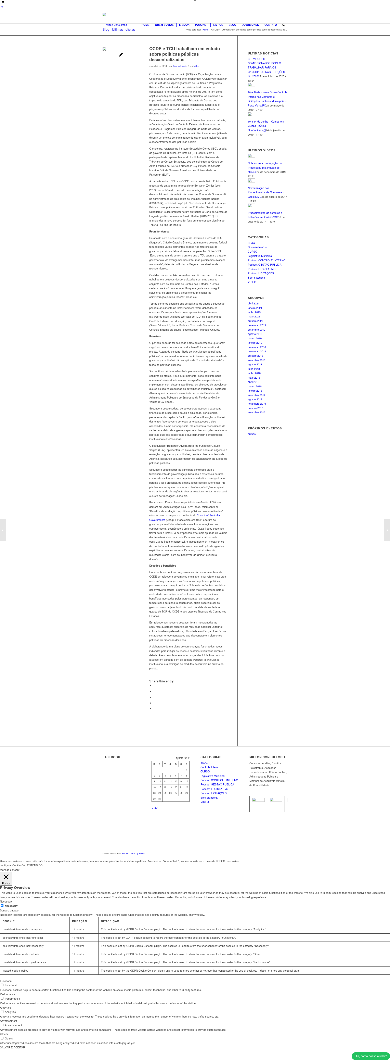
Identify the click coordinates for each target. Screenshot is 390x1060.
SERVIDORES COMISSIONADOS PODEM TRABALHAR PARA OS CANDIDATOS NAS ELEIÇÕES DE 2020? (266, 67)
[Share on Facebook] (154, 685)
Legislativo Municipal (260, 256)
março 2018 (255, 386)
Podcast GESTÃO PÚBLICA (265, 264)
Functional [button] (6, 981)
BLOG (251, 243)
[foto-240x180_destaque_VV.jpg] (121, 65)
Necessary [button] (6, 901)
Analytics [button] (5, 1007)
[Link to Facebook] (278, 853)
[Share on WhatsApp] (154, 697)
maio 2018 (254, 377)
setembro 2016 (256, 412)
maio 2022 (254, 316)
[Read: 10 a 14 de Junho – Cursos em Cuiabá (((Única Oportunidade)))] (251, 115)
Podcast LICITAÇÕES (261, 273)
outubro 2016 (255, 408)
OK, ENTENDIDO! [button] (32, 865)
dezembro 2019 (257, 325)
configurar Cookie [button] (10, 865)
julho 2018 (254, 369)
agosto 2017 (255, 399)
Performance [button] (7, 994)
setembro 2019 (256, 329)
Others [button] (4, 1034)
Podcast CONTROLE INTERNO (266, 260)
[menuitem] (145, 25)
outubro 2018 (255, 355)
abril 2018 (253, 382)
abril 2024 (253, 303)
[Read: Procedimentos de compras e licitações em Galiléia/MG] (251, 206)
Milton (196, 65)
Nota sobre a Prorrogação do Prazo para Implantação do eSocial (265, 167)
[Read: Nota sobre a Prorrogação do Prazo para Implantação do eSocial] (251, 157)
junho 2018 (254, 373)
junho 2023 (254, 312)
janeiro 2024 (255, 308)
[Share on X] (154, 691)
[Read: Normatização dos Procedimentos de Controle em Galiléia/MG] (251, 181)
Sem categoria (180, 65)
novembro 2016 (257, 403)
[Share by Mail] (154, 709)
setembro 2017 (256, 395)
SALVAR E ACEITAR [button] (12, 1047)
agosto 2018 (255, 364)
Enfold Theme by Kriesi (133, 853)
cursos (252, 434)
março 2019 (255, 338)
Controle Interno (257, 247)
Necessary (11, 906)
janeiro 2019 (255, 342)
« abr (154, 808)
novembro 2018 (257, 351)
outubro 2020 (255, 321)
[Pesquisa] (283, 25)
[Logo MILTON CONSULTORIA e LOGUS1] (115, 25)
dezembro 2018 (257, 347)
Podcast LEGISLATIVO (261, 269)
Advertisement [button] (8, 1021)
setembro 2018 (256, 360)
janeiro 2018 (255, 390)
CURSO (252, 251)
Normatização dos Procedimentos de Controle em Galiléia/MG (266, 192)
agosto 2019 (255, 334)
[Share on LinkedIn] (154, 703)
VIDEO (252, 282)
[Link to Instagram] (284, 853)
